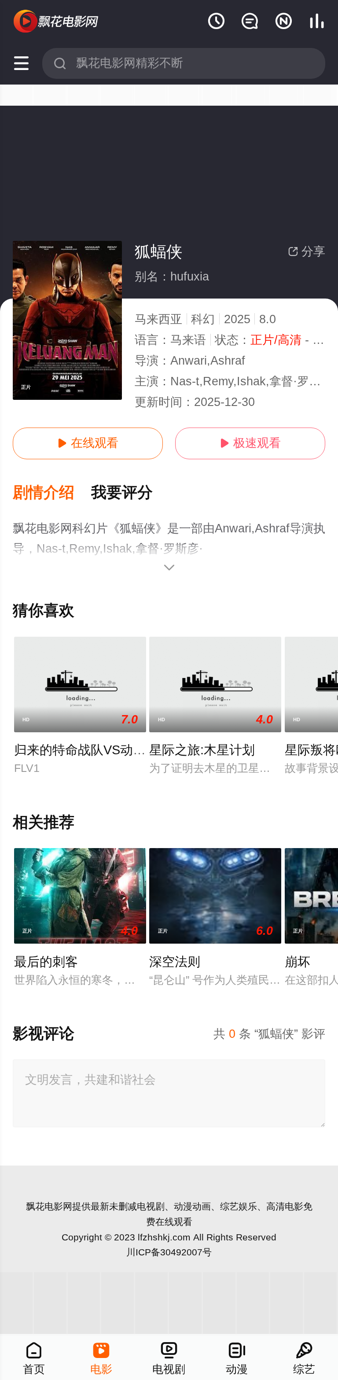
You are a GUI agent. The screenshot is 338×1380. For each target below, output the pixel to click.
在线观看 (87, 443)
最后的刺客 (46, 962)
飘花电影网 (49, 1206)
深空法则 (174, 962)
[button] (52, 493)
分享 (306, 251)
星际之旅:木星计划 (202, 750)
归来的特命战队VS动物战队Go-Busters (125, 750)
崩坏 (297, 962)
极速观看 (250, 443)
